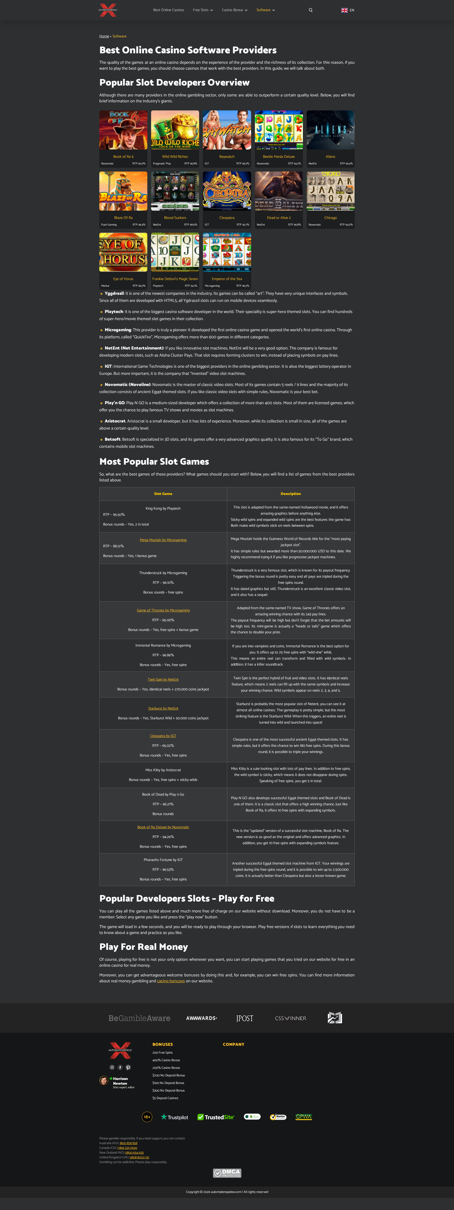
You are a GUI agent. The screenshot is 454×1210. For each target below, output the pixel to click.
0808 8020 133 (139, 1157)
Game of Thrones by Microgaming (163, 610)
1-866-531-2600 (127, 1148)
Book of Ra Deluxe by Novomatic (163, 827)
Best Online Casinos (168, 10)
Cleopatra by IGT (163, 736)
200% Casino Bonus (166, 1068)
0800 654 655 (134, 1153)
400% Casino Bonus (166, 1060)
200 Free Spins (163, 1053)
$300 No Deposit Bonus (169, 1090)
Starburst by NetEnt (163, 708)
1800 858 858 (128, 1143)
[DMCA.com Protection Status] (227, 1177)
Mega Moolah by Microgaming (163, 540)
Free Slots (201, 10)
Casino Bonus (232, 10)
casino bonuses (171, 981)
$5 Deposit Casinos (165, 1098)
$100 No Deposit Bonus (168, 1083)
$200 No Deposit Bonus (169, 1075)
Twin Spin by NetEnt (163, 679)
